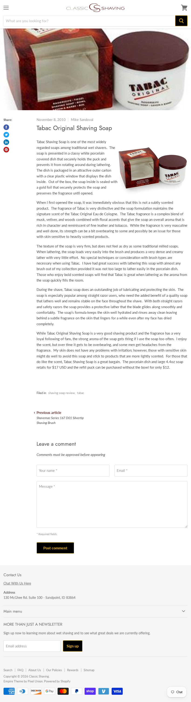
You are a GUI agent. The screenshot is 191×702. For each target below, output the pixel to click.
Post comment (55, 548)
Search (7, 670)
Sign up (73, 646)
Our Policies (54, 670)
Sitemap (89, 670)
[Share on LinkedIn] (6, 142)
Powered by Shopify (57, 681)
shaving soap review (61, 393)
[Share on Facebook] (6, 127)
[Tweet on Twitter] (6, 135)
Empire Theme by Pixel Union (23, 681)
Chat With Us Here (17, 583)
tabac (80, 393)
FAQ (20, 670)
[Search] (181, 20)
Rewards (72, 670)
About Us (34, 670)
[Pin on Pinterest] (6, 149)
